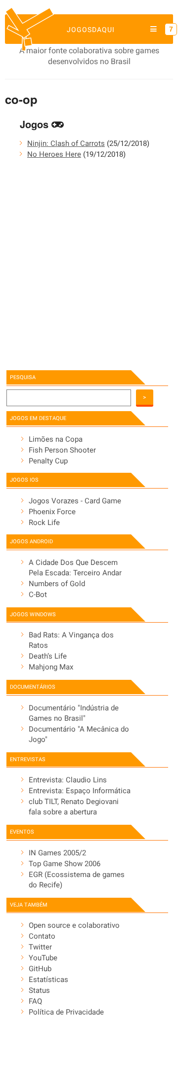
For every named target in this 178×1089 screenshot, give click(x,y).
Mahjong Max (51, 667)
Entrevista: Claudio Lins (68, 779)
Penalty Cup (48, 461)
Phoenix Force (52, 511)
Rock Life (44, 522)
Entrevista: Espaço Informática (80, 790)
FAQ (35, 1001)
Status (39, 990)
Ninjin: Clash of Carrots (66, 143)
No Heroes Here (54, 154)
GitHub (40, 968)
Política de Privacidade (66, 1012)
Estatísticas (48, 979)
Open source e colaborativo (74, 925)
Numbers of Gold (57, 583)
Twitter (40, 947)
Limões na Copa (56, 439)
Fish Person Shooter (62, 450)
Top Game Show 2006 (64, 863)
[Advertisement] (89, 266)
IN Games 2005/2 (57, 852)
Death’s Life (48, 656)
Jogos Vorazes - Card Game (75, 500)
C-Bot (38, 594)
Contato (42, 936)
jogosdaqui (91, 30)
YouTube (43, 957)
